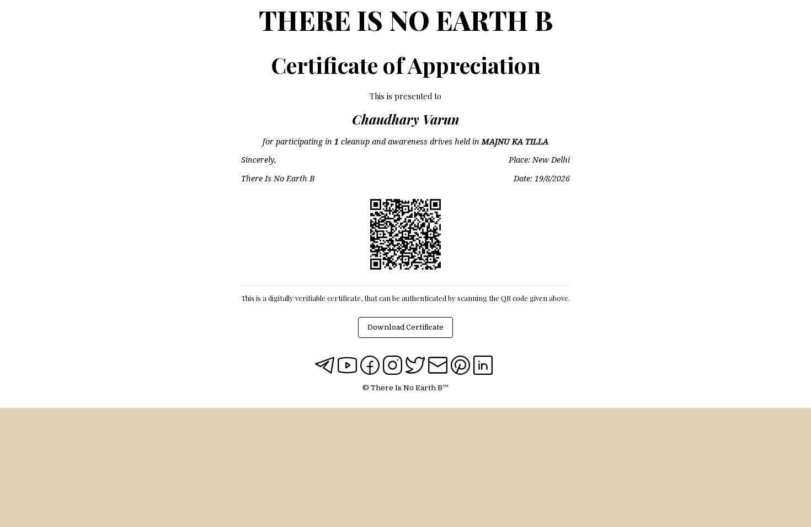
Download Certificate (405, 327)
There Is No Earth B (406, 19)
